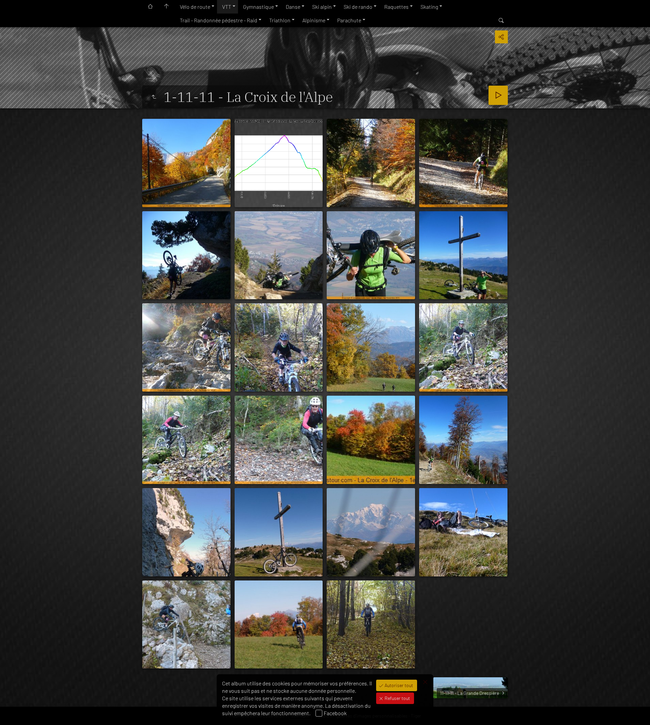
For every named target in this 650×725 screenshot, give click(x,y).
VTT (226, 6)
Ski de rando (358, 6)
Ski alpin (322, 6)
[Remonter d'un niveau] (153, 96)
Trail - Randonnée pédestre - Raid (218, 20)
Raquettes (396, 6)
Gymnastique (258, 6)
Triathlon (279, 20)
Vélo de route (195, 6)
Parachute (349, 20)
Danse (293, 6)
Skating (429, 6)
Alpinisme (313, 20)
